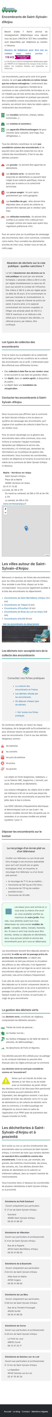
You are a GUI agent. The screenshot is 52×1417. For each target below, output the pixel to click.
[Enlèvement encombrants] (9, 10)
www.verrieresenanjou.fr (14, 503)
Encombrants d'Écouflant (16, 608)
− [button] (5, 512)
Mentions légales (40, 1411)
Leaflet (47, 555)
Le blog (16, 1411)
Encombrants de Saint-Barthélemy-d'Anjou (24, 598)
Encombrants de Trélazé (16, 605)
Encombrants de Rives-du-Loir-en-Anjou (23, 611)
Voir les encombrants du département (21, 624)
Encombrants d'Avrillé (14, 618)
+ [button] (5, 509)
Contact (26, 1411)
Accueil (7, 1411)
